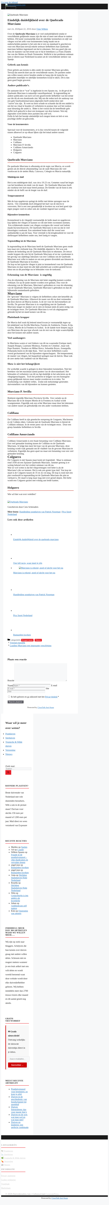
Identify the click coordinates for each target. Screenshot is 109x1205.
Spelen (24, 847)
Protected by (40, 707)
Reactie (11, 680)
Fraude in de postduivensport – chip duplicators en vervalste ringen (19, 859)
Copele (20, 849)
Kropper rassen (27, 640)
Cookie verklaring (8, 1180)
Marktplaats (6, 1188)
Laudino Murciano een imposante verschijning (30, 645)
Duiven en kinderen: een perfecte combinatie (20, 1125)
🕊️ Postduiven (7, 1151)
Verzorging (10, 750)
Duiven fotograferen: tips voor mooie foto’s (19, 1109)
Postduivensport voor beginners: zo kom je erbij (19, 1091)
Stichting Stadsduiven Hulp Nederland (19, 877)
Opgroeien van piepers (19, 912)
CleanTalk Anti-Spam (45, 707)
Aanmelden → (17, 1065)
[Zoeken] (8, 772)
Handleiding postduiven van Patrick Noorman (39, 512)
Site (47, 688)
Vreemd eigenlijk (17, 643)
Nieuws (38, 640)
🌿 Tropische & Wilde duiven (13, 1158)
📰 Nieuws (5, 1165)
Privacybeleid (51, 697)
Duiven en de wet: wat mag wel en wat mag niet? (19, 1117)
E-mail (54, 685)
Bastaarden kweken (20, 867)
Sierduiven (10, 738)
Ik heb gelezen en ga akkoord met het (35, 697)
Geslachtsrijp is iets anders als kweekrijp (19, 898)
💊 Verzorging (7, 1161)
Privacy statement (8, 1176)
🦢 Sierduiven (7, 1154)
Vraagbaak (5, 1184)
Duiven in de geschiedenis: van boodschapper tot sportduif (19, 1101)
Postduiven (10, 734)
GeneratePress (52, 1194)
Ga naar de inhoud (9, 2)
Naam (10, 685)
